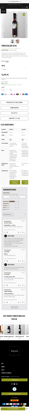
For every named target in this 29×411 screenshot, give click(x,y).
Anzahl (2, 87)
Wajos (16, 397)
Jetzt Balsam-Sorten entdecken (15, 182)
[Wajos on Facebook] (12, 384)
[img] (13, 221)
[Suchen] (25, 7)
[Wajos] (4, 11)
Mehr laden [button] (14, 307)
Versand (14, 78)
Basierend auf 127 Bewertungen (12, 194)
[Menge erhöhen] (10, 89)
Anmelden (14, 379)
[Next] (26, 25)
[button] (4, 50)
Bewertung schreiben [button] (14, 196)
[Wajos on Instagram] (17, 384)
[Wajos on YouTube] (14, 384)
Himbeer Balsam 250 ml (12, 282)
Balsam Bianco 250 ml (12, 229)
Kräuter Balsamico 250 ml (12, 299)
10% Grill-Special (14, 1)
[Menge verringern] (2, 89)
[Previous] (2, 25)
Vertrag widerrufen (14, 393)
